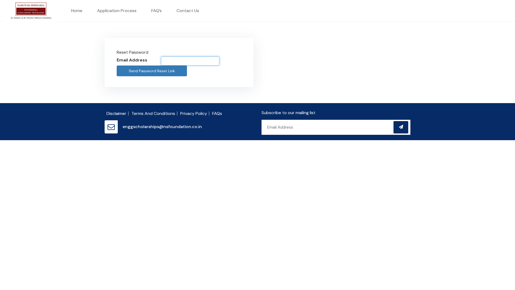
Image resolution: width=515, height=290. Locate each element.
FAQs (217, 113)
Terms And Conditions (153, 113)
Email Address (132, 60)
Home (76, 10)
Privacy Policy (193, 113)
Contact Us (187, 10)
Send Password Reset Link (152, 70)
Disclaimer (116, 113)
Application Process (117, 10)
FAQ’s (156, 10)
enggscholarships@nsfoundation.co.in (162, 126)
